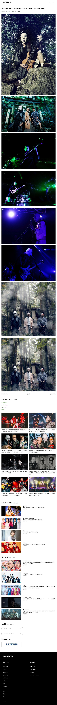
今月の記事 (5, 666)
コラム (4, 680)
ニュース (5, 669)
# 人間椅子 (3, 402)
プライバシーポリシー (34, 675)
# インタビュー (4, 405)
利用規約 (32, 672)
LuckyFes (5, 686)
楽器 (4, 683)
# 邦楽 (2, 409)
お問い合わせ (33, 669)
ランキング (5, 672)
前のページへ (4, 394)
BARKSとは (32, 666)
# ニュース (3, 407)
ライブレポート (6, 678)
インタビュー (6, 675)
